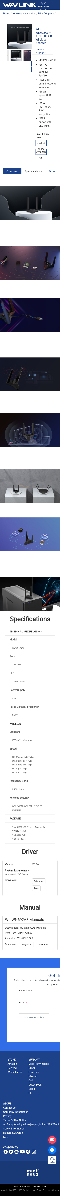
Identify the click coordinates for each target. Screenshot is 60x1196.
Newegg (12, 1068)
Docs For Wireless (38, 1063)
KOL (5, 1136)
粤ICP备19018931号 (30, 1194)
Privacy (7, 1116)
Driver (52, 171)
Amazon (12, 1063)
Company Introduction (15, 1111)
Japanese (43, 944)
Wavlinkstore (15, 1072)
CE (30, 1093)
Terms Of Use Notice (14, 1120)
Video (31, 1088)
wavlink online (41, 146)
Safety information (13, 1128)
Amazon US (41, 154)
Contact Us (9, 1107)
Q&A (30, 1080)
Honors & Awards (13, 1132)
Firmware (33, 1072)
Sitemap (55, 1190)
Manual (32, 1076)
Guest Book (34, 1084)
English (26, 944)
